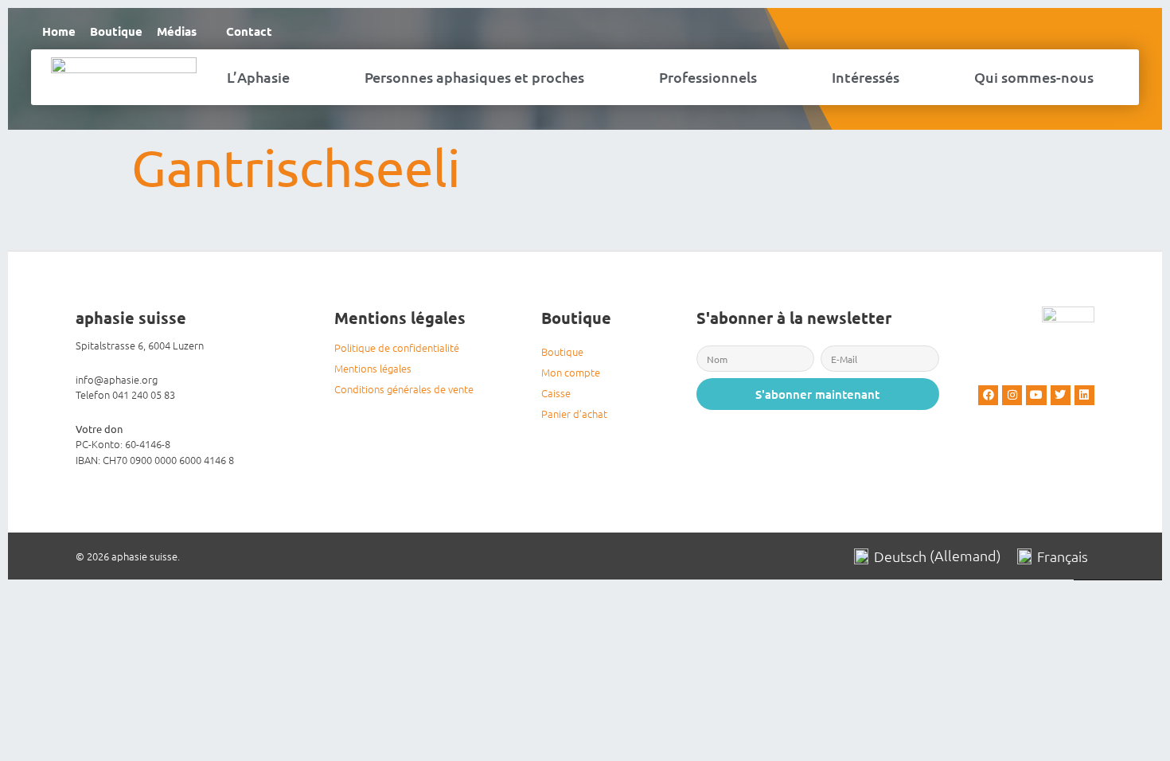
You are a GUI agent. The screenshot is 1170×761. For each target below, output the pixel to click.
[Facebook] (988, 395)
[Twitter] (1061, 395)
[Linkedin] (1084, 395)
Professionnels (708, 77)
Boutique (116, 31)
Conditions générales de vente (404, 388)
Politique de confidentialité (396, 347)
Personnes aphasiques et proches (474, 77)
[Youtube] (1036, 395)
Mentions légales (372, 368)
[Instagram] (1012, 395)
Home (59, 31)
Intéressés (865, 77)
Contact (249, 31)
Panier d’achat (574, 413)
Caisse (556, 392)
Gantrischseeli (295, 166)
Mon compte (570, 372)
